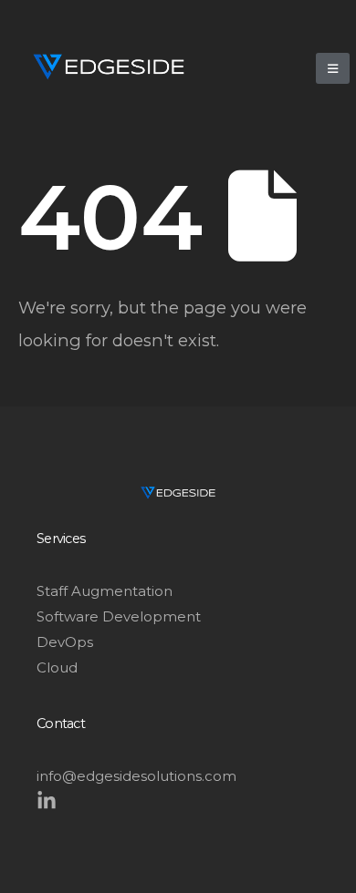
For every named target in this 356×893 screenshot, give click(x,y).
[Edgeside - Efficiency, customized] (108, 66)
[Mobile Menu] (333, 68)
